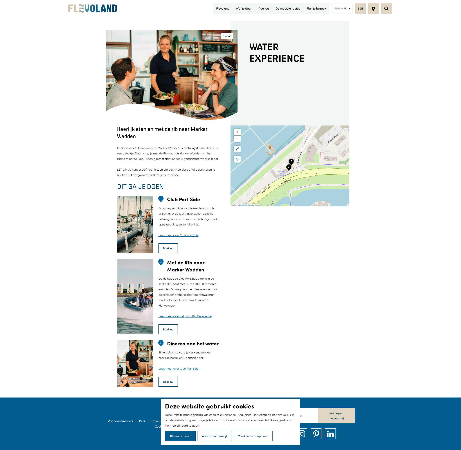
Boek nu (168, 248)
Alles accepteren (180, 436)
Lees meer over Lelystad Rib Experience (185, 316)
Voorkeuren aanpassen (253, 436)
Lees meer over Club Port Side (178, 235)
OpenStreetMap (244, 205)
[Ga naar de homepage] (92, 8)
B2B (360, 8)
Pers (142, 421)
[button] (289, 169)
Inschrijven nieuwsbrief (336, 415)
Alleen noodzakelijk (214, 436)
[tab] (227, 36)
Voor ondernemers (121, 421)
